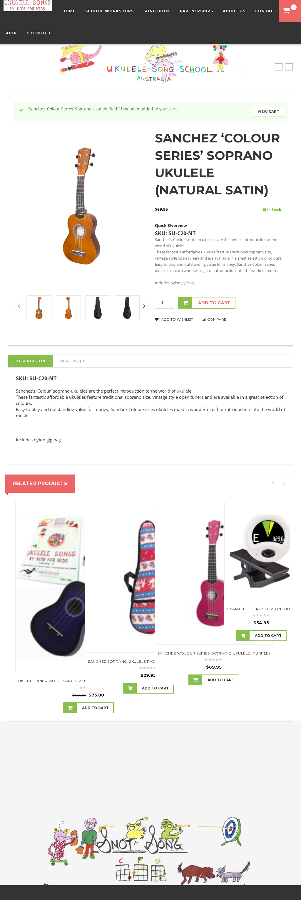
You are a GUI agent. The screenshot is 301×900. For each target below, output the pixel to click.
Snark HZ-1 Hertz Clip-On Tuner (261, 609)
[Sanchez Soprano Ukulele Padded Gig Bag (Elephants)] (148, 577)
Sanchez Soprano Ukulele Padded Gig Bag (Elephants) (148, 661)
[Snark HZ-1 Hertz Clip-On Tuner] (261, 551)
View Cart (268, 111)
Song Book (156, 11)
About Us (234, 11)
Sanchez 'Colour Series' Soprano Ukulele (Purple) (214, 653)
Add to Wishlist (176, 319)
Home (69, 11)
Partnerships (196, 11)
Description (31, 361)
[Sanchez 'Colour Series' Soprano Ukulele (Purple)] (213, 573)
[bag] (97, 307)
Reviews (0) (73, 361)
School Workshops (109, 11)
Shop (10, 33)
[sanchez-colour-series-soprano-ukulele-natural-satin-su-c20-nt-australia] (38, 307)
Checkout (38, 33)
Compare (216, 319)
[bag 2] (127, 307)
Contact (266, 11)
